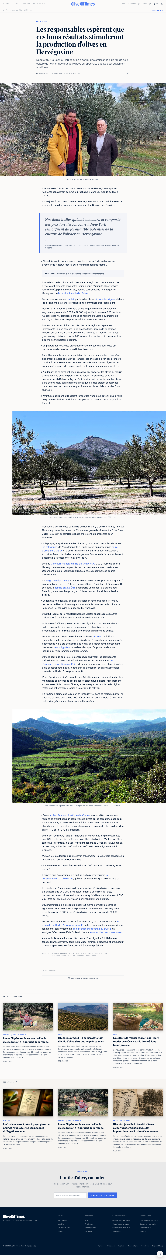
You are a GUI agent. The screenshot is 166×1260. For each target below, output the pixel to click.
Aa (79, 73)
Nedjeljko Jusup (44, 73)
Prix (86, 1220)
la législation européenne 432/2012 (92, 928)
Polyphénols (62, 1220)
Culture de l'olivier (98, 953)
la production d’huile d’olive (73, 293)
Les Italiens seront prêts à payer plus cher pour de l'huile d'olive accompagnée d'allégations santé (27, 1127)
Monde (6, 4)
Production (39, 4)
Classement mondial (147, 1224)
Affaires (26, 4)
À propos (101, 1246)
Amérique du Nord (122, 1121)
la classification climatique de (65, 815)
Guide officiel (144, 1228)
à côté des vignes (105, 299)
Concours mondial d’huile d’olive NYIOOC (73, 563)
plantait (70, 299)
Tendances (91, 956)
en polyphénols (63, 647)
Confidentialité (133, 1246)
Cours (146, 4)
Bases (122, 4)
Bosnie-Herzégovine (62, 953)
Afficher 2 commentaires (84, 978)
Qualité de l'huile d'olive (121, 1220)
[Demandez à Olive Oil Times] (160, 1254)
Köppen (86, 815)
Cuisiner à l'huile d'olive (121, 1228)
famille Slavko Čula (65, 587)
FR (157, 4)
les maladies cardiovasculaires (106, 932)
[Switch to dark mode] (162, 4)
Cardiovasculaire (64, 1228)
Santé (16, 4)
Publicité (121, 1246)
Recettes (133, 4)
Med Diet (61, 1224)
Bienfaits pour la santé (120, 1224)
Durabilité (88, 1231)
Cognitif (60, 1231)
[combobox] (77, 10)
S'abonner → (157, 10)
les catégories (49, 547)
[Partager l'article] (128, 73)
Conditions (145, 1246)
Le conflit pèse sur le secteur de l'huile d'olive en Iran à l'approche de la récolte (26, 1040)
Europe (6, 1121)
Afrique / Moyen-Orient (14, 1035)
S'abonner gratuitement (102, 1195)
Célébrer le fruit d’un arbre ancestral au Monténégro (80, 274)
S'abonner (111, 1246)
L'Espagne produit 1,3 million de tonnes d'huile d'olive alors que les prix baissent (81, 1039)
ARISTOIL (98, 636)
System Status (157, 1246)
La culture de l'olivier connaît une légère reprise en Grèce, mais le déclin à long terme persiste (136, 1041)
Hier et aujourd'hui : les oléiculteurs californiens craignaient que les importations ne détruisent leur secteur (135, 1127)
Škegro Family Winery (57, 580)
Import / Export (90, 1228)
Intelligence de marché (148, 1220)
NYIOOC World (80, 953)
